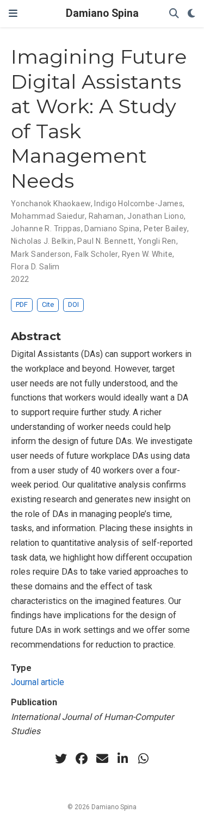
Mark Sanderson (41, 254)
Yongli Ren (157, 241)
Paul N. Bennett (105, 241)
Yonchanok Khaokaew (51, 203)
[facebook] (81, 758)
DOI (73, 304)
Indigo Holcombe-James (138, 203)
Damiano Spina (102, 13)
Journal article (37, 682)
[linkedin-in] (123, 758)
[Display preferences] (191, 14)
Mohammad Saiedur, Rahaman (67, 216)
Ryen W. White (147, 254)
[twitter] (61, 758)
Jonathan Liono (155, 216)
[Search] (174, 14)
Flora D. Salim (35, 266)
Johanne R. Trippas (46, 228)
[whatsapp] (143, 758)
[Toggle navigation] (13, 14)
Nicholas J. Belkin (42, 241)
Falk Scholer (96, 254)
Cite (48, 304)
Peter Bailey (165, 228)
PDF (22, 304)
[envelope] (102, 758)
